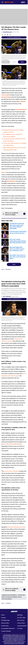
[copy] (10, 35)
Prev (5, 62)
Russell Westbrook (20, 109)
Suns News (8, 269)
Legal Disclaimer (22, 625)
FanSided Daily (5, 620)
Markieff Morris (11, 181)
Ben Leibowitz (7, 296)
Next (22, 62)
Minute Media (8, 634)
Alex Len (3, 172)
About (3, 615)
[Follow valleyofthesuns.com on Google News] (24, 214)
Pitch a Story (20, 620)
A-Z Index (20, 628)
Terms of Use (21, 623)
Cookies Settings (6, 631)
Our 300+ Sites (21, 617)
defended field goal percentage (16, 527)
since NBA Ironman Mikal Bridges (12, 444)
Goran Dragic (5, 95)
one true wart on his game (11, 471)
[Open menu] (2, 2)
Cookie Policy (5, 625)
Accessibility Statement (8, 628)
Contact (3, 617)
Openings (20, 615)
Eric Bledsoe (21, 101)
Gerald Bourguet (7, 32)
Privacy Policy (5, 623)
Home (2, 269)
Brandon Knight (5, 97)
